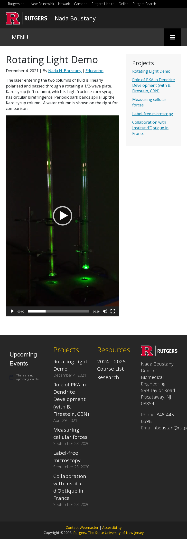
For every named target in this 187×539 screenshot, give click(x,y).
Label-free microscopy (152, 113)
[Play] (12, 311)
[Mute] (105, 311)
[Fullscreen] (112, 311)
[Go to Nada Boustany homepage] (159, 354)
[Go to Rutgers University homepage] (26, 18)
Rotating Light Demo (151, 71)
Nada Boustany (75, 18)
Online (124, 3)
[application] (62, 215)
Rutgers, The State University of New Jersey (108, 532)
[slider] (58, 311)
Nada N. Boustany (65, 70)
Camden (80, 3)
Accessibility (112, 527)
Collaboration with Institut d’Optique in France (150, 128)
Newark (64, 3)
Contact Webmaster (82, 527)
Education (94, 70)
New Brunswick (42, 3)
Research (108, 377)
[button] (62, 216)
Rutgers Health (103, 3)
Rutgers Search (144, 3)
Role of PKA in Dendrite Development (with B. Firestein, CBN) (153, 85)
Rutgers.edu (17, 3)
